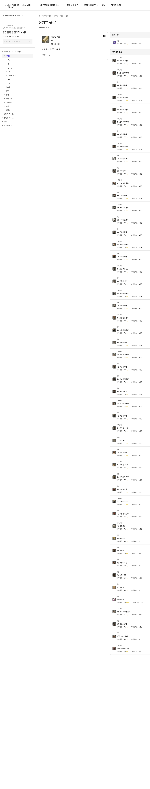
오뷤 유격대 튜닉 (122, 232)
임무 (7, 91)
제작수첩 (9, 98)
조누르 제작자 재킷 (122, 465)
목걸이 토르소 (121, 526)
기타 (9, 83)
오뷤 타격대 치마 (122, 195)
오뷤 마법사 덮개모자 (123, 379)
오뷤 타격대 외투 (122, 171)
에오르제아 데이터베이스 (50, 5)
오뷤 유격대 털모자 (122, 220)
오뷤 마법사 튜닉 (122, 391)
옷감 (66, 16)
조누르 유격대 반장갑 (123, 244)
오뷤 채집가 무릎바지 (123, 514)
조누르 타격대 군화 (122, 208)
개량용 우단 (120, 599)
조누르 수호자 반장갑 (123, 73)
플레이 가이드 (73, 5)
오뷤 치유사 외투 (122, 342)
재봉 (118, 41)
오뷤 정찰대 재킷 (122, 281)
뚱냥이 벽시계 (121, 538)
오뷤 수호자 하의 (122, 85)
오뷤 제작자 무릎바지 (123, 477)
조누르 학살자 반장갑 (123, 122)
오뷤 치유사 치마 (122, 367)
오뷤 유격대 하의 (122, 257)
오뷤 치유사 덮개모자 (123, 330)
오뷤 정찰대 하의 (122, 306)
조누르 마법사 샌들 (122, 428)
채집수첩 (9, 102)
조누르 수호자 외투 (122, 61)
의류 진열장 (120, 550)
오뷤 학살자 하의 (122, 134)
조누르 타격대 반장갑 (123, 183)
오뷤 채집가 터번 (122, 489)
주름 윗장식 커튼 (122, 563)
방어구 (10, 68)
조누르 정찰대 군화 (122, 318)
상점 (7, 106)
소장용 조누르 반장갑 (123, 612)
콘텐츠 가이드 (90, 5)
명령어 (8, 110)
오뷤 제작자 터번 (122, 453)
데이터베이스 (46, 16)
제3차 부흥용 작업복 (123, 648)
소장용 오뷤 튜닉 (122, 624)
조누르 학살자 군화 (122, 146)
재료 (9, 79)
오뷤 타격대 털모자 (122, 159)
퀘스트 (8, 87)
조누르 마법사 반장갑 (123, 404)
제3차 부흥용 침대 (122, 636)
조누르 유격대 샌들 (122, 269)
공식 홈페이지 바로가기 (13, 15)
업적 (7, 95)
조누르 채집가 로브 (122, 501)
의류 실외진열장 (121, 575)
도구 (9, 64)
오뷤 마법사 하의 (122, 416)
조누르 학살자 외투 (122, 110)
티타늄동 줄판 (121, 440)
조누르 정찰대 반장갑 (123, 293)
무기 (9, 60)
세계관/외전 (116, 5)
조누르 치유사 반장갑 (123, 355)
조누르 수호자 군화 (122, 97)
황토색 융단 (120, 587)
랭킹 (103, 5)
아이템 (8, 56)
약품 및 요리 (12, 75)
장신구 (10, 72)
